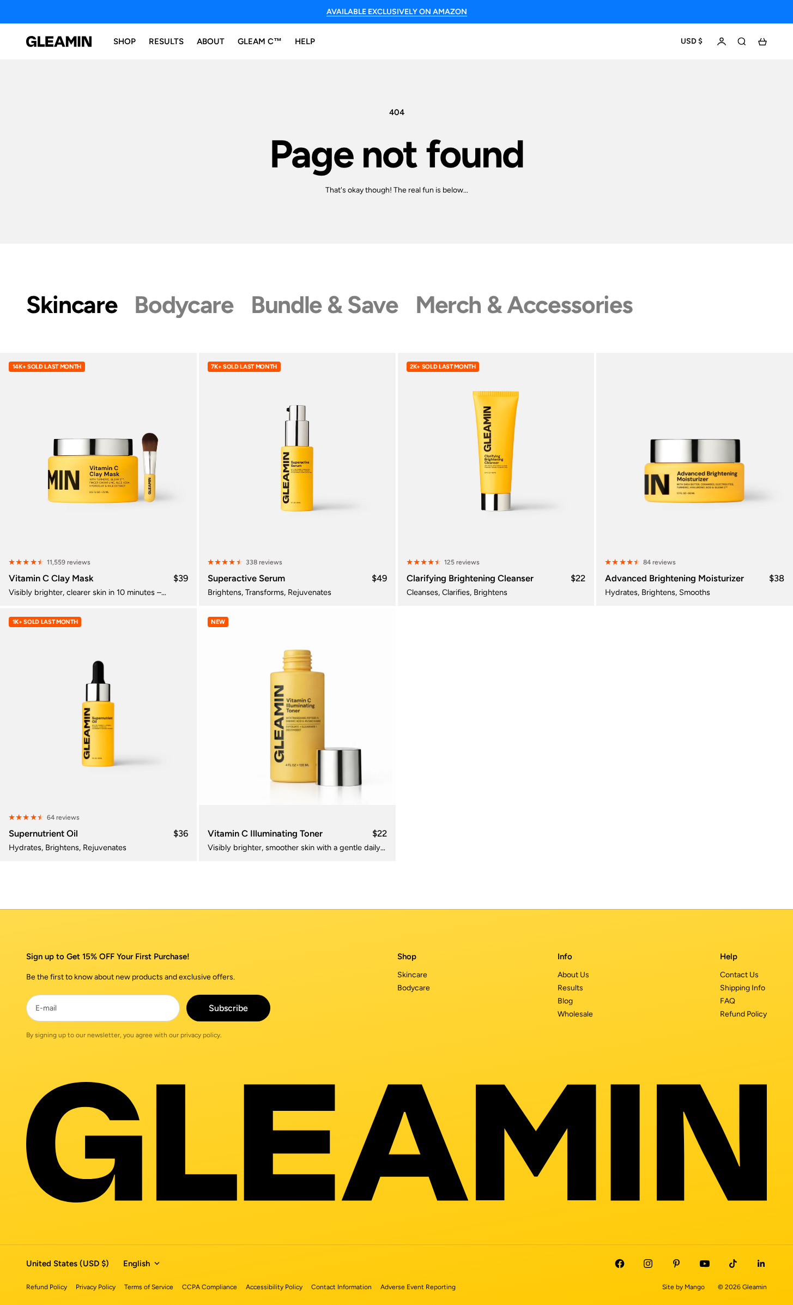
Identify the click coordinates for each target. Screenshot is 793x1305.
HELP (305, 41)
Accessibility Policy (274, 1287)
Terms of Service (148, 1287)
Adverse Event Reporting (418, 1287)
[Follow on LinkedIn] (761, 1263)
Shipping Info (742, 988)
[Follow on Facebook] (619, 1263)
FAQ (727, 1001)
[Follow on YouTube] (704, 1263)
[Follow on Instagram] (648, 1263)
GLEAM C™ (260, 41)
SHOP (124, 41)
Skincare (412, 974)
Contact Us (739, 974)
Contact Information (341, 1287)
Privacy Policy (96, 1287)
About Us (573, 974)
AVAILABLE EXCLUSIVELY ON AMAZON (396, 11)
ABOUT (211, 41)
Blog (565, 1001)
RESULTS (166, 41)
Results (570, 988)
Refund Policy (743, 1014)
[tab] (71, 305)
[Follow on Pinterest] (676, 1263)
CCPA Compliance (209, 1287)
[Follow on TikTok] (733, 1263)
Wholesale (575, 1014)
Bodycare (413, 988)
